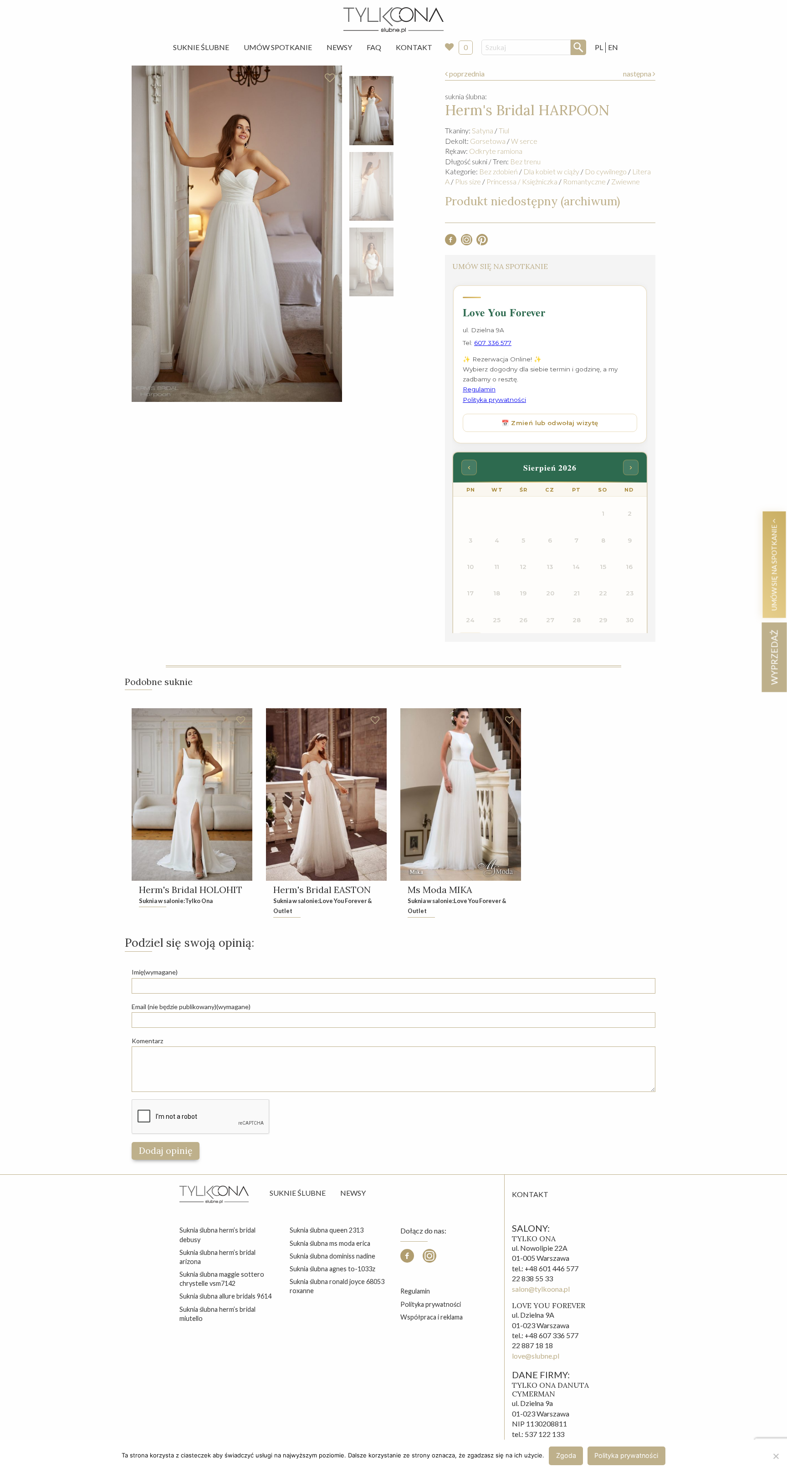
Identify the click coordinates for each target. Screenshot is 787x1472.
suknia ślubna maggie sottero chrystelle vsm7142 (221, 1278)
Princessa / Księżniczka (521, 181)
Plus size (468, 181)
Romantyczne (584, 181)
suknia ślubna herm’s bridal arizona (217, 1257)
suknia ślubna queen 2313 (326, 1230)
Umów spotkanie (278, 47)
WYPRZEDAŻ (774, 657)
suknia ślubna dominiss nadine (332, 1256)
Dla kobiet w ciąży (551, 171)
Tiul (504, 130)
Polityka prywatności (430, 1304)
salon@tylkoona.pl (541, 1288)
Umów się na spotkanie (774, 566)
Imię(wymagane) (155, 972)
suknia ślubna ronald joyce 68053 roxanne (337, 1286)
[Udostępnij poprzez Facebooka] (450, 242)
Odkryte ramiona (495, 151)
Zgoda (566, 1455)
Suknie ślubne (298, 1192)
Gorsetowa (488, 141)
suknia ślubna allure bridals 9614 (225, 1296)
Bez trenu (525, 161)
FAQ (374, 47)
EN (613, 47)
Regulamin (415, 1291)
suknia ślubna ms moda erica (330, 1243)
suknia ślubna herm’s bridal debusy (217, 1234)
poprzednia (466, 73)
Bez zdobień (498, 171)
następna (638, 73)
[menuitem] (201, 47)
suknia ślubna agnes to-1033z (332, 1269)
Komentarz (147, 1041)
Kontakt (414, 47)
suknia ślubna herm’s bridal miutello (217, 1313)
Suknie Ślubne (201, 47)
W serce (524, 141)
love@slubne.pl (535, 1355)
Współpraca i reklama (431, 1317)
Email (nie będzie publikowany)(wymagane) (191, 1006)
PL (599, 47)
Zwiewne (625, 181)
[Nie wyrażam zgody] (775, 1456)
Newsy (339, 47)
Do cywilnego (606, 171)
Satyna (482, 130)
